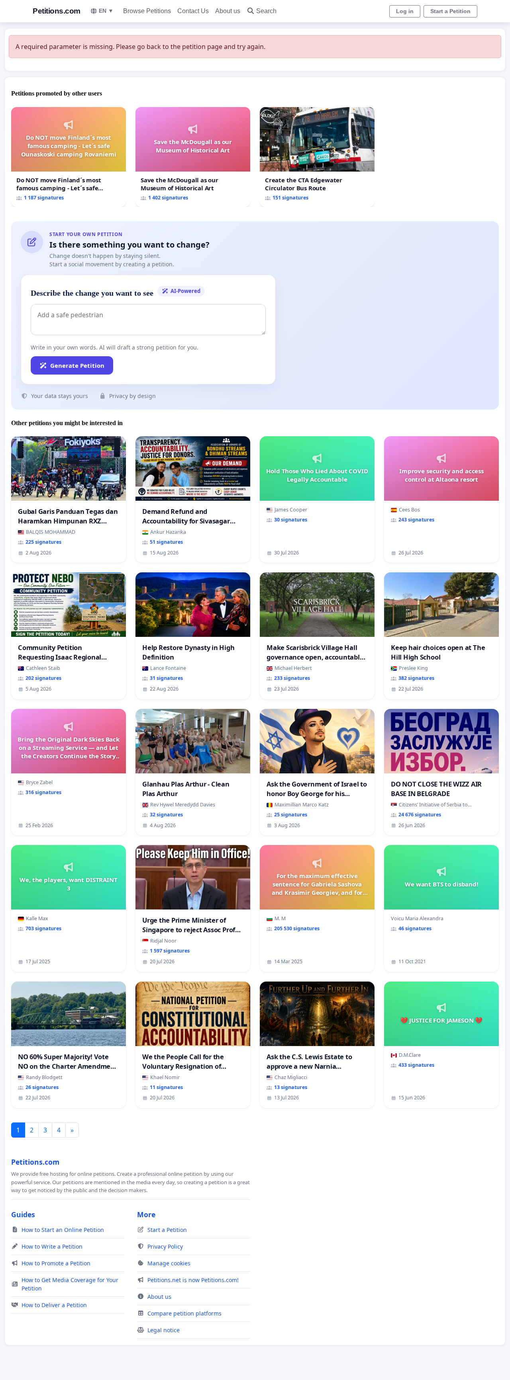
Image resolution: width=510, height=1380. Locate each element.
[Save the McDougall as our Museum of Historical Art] (192, 157)
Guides (23, 1214)
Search (266, 11)
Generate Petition (77, 365)
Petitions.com (56, 11)
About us (227, 11)
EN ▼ (106, 11)
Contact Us (193, 11)
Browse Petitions (147, 11)
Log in (405, 11)
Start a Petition (450, 11)
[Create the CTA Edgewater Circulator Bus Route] (317, 157)
